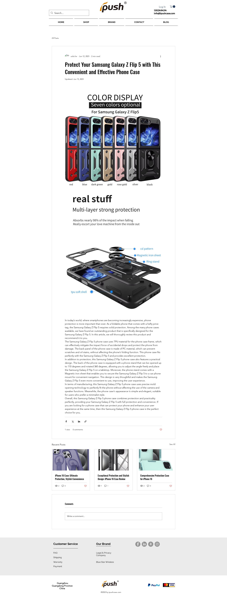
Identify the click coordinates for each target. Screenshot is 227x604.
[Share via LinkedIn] (79, 421)
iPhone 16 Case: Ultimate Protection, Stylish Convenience (69, 477)
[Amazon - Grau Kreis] (150, 544)
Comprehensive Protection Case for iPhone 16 (154, 477)
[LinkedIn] (144, 544)
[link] (173, 6)
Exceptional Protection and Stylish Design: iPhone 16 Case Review (113, 477)
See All (172, 444)
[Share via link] (85, 421)
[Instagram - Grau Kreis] (157, 544)
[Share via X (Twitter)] (72, 421)
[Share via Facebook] (66, 421)
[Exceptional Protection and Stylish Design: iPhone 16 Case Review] (114, 460)
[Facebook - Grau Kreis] (137, 544)
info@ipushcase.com (164, 13)
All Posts (55, 38)
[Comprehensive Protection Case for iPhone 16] (156, 460)
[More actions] (160, 56)
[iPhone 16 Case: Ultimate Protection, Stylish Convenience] (71, 460)
